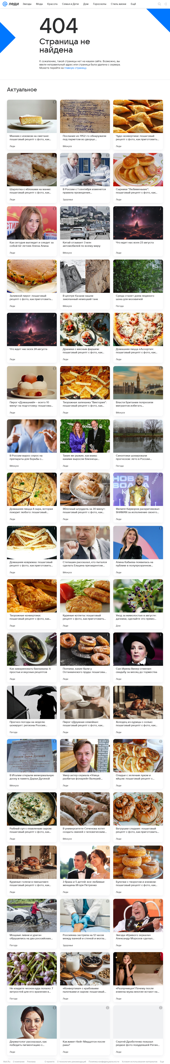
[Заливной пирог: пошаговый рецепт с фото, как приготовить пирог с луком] (32, 284)
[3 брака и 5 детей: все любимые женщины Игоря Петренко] (85, 871)
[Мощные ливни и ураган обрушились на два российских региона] (32, 924)
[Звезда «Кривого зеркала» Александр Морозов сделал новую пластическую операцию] (138, 924)
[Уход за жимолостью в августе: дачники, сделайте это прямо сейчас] (138, 604)
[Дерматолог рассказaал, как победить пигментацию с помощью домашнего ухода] (32, 1030)
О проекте (49, 1061)
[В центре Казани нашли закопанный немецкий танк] (85, 284)
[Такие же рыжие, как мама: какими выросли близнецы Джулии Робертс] (85, 444)
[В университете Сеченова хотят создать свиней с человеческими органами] (85, 817)
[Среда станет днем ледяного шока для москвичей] (138, 284)
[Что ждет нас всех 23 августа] (138, 231)
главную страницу (75, 67)
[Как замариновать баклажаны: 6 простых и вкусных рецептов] (32, 657)
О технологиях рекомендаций (71, 1061)
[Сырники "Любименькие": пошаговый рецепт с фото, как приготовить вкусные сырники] (138, 178)
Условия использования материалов (139, 1061)
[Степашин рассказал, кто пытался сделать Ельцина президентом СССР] (85, 551)
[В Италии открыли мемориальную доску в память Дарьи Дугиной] (32, 764)
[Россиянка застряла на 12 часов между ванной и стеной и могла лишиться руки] (85, 924)
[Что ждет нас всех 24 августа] (32, 338)
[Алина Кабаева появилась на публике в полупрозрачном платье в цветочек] (138, 551)
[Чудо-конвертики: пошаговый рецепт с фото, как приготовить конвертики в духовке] (138, 125)
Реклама (31, 1061)
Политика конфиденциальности (104, 1061)
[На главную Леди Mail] (13, 4)
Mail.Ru (6, 1061)
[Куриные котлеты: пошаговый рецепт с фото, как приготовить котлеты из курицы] (85, 604)
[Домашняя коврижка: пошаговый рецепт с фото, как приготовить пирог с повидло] (32, 551)
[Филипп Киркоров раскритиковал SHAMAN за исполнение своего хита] (138, 498)
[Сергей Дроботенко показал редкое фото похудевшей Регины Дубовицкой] (138, 1030)
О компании (18, 1061)
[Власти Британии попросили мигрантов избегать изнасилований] (138, 391)
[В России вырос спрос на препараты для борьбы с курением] (32, 444)
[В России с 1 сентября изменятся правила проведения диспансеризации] (85, 178)
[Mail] (5, 4)
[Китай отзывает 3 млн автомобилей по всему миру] (85, 231)
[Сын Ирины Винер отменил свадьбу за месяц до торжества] (138, 657)
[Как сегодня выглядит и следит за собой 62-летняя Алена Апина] (32, 231)
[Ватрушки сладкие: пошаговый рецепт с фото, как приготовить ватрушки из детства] (138, 817)
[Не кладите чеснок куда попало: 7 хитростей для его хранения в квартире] (32, 977)
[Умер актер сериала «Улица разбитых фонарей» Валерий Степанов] (85, 764)
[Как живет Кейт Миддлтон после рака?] (85, 1030)
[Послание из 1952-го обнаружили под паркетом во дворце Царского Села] (85, 125)
